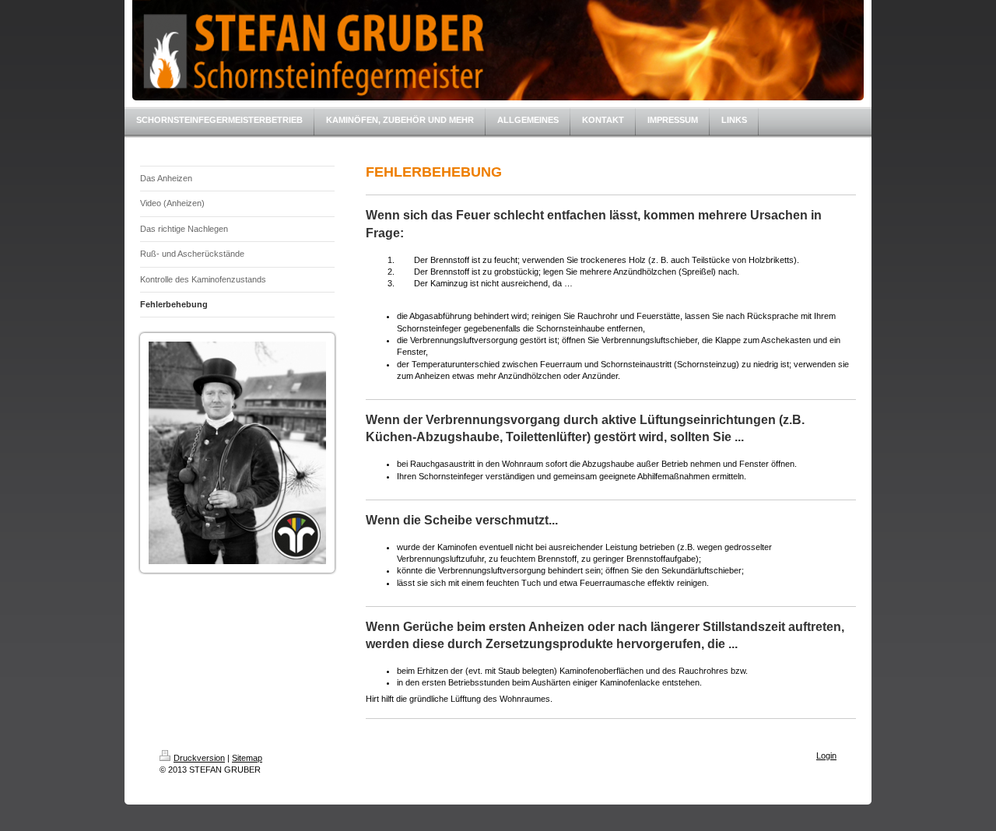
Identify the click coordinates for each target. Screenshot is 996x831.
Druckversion (199, 758)
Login (826, 755)
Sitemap (247, 758)
